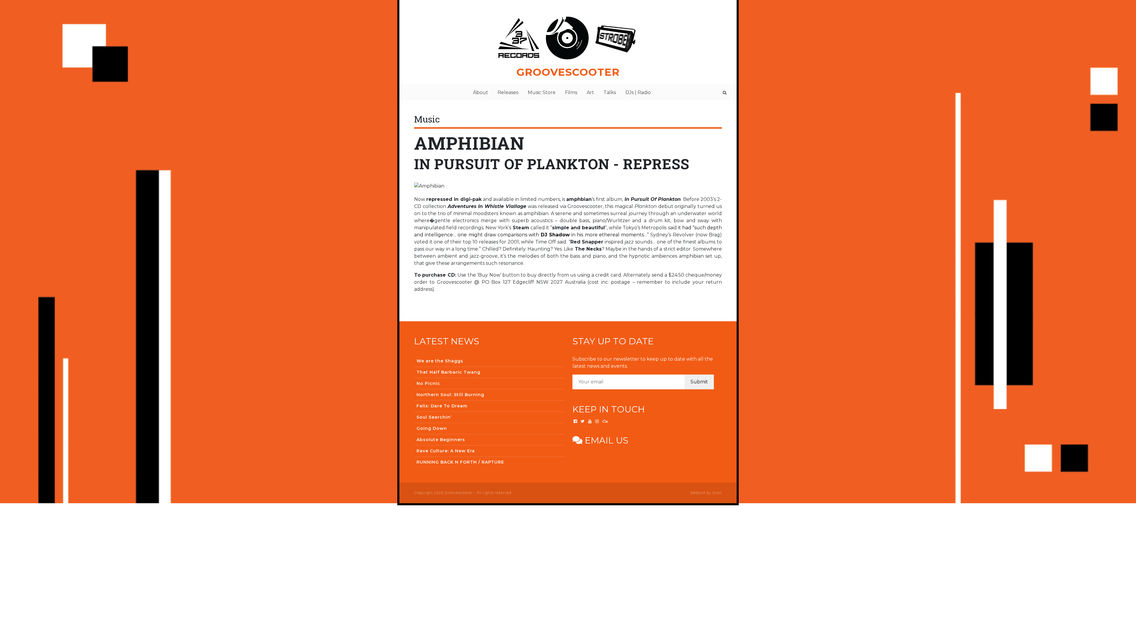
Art (590, 92)
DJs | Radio (638, 92)
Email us (605, 440)
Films (571, 92)
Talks (610, 92)
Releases (508, 92)
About (480, 92)
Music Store (542, 92)
